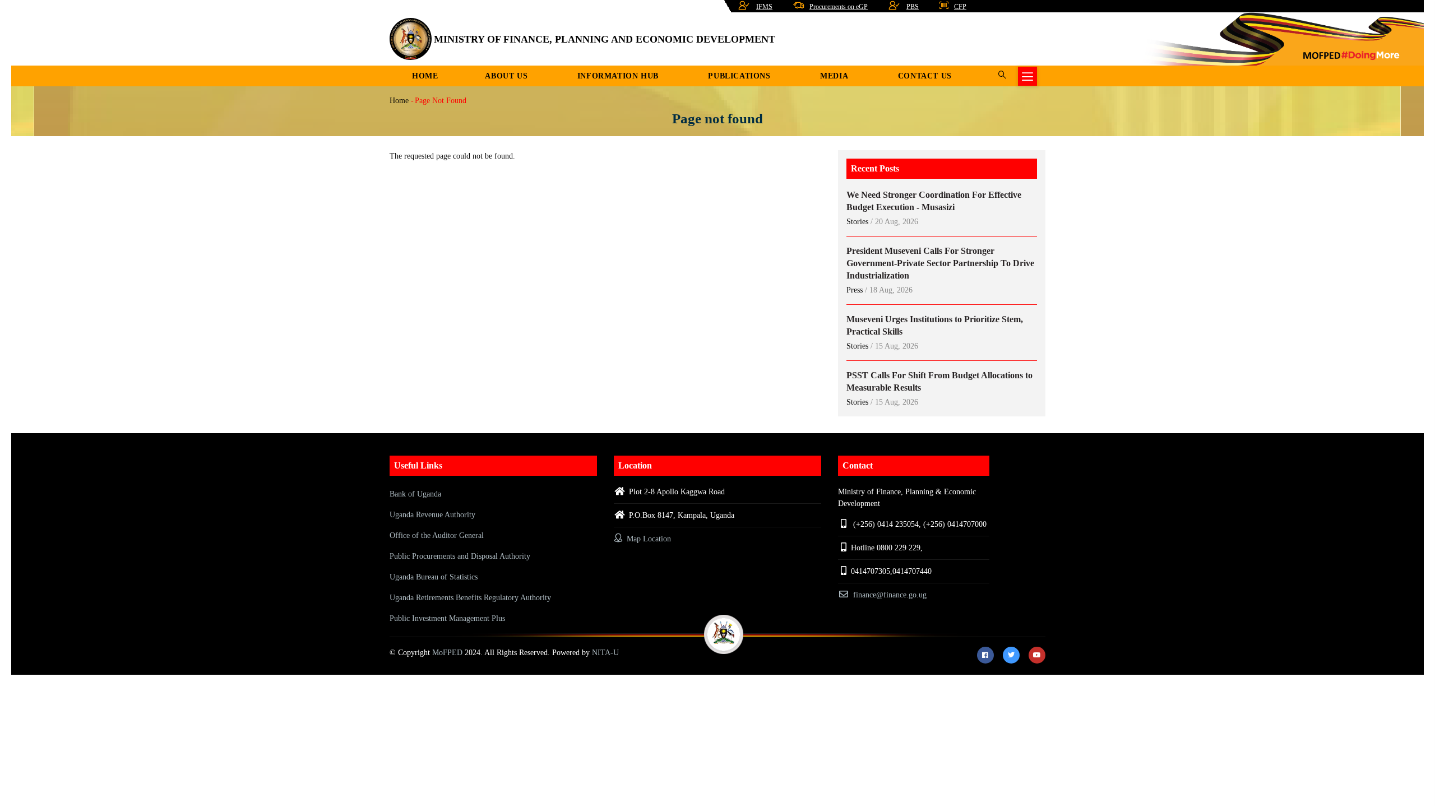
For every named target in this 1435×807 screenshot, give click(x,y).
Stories (857, 221)
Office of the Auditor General (437, 535)
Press (854, 290)
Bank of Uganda (415, 494)
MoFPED (447, 652)
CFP (960, 7)
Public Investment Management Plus (447, 618)
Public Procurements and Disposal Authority (460, 556)
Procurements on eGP (838, 7)
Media (834, 76)
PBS (912, 7)
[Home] (411, 39)
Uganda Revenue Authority (432, 515)
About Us (506, 76)
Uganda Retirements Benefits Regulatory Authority (470, 597)
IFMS (764, 7)
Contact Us (925, 76)
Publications (739, 76)
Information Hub (618, 76)
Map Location (647, 539)
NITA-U (605, 652)
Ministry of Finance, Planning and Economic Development (604, 39)
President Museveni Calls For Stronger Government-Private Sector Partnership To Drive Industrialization (940, 263)
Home (425, 76)
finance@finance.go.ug (890, 595)
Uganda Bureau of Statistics (434, 577)
